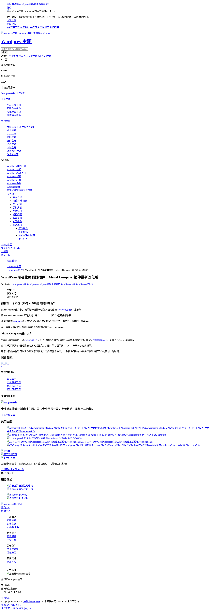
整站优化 (23, 232)
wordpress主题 (14, 266)
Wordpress (32, 284)
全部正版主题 (14, 105)
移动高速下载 (14, 389)
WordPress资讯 (14, 187)
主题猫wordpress (31, 601)
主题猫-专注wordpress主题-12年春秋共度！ (28, 4)
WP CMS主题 (44, 56)
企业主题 (13, 56)
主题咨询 (5, 598)
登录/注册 (12, 261)
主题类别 (5, 121)
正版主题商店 (8, 415)
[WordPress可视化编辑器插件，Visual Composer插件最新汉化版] (3, 363)
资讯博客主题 (14, 112)
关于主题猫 (12, 549)
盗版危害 (17, 197)
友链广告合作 (25, 489)
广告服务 (44, 27)
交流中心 (17, 221)
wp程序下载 (13, 527)
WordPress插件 (14, 180)
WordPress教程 (14, 183)
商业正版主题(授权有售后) (20, 127)
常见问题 (17, 214)
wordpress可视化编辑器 (48, 284)
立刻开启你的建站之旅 (12, 469)
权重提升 (23, 228)
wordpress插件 (16, 270)
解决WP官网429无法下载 (19, 190)
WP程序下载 (13, 27)
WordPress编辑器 (84, 284)
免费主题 (11, 524)
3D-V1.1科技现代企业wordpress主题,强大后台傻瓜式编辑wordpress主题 (117, 442)
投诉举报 (23, 498)
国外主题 (11, 140)
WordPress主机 (14, 169)
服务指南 (11, 194)
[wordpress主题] (9, 402)
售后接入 (23, 495)
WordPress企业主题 (27, 56)
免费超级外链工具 (10, 248)
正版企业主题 (14, 108)
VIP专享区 (6, 244)
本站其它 (17, 225)
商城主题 (11, 147)
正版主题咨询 (25, 485)
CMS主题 (11, 134)
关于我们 (24, 27)
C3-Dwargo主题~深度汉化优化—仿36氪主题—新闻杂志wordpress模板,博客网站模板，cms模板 (152, 445)
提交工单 (5, 255)
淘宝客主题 (12, 154)
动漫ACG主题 (14, 151)
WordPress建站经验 (16, 166)
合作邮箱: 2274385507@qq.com (16, 608)
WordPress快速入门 (16, 173)
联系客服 (11, 562)
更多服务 (23, 239)
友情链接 (54, 27)
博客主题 (11, 137)
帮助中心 (11, 24)
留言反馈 (17, 218)
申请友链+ (12, 540)
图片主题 (11, 144)
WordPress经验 (14, 176)
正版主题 (5, 99)
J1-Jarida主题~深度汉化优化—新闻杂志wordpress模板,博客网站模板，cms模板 (127, 435)
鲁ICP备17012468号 (11, 605)
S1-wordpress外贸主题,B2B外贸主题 (64, 438)
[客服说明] (11, 504)
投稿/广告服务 (20, 200)
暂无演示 (11, 379)
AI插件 (4, 251)
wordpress (17, 321)
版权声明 (34, 27)
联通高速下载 (14, 386)
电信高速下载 (14, 382)
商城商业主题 (14, 115)
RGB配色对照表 (26, 235)
